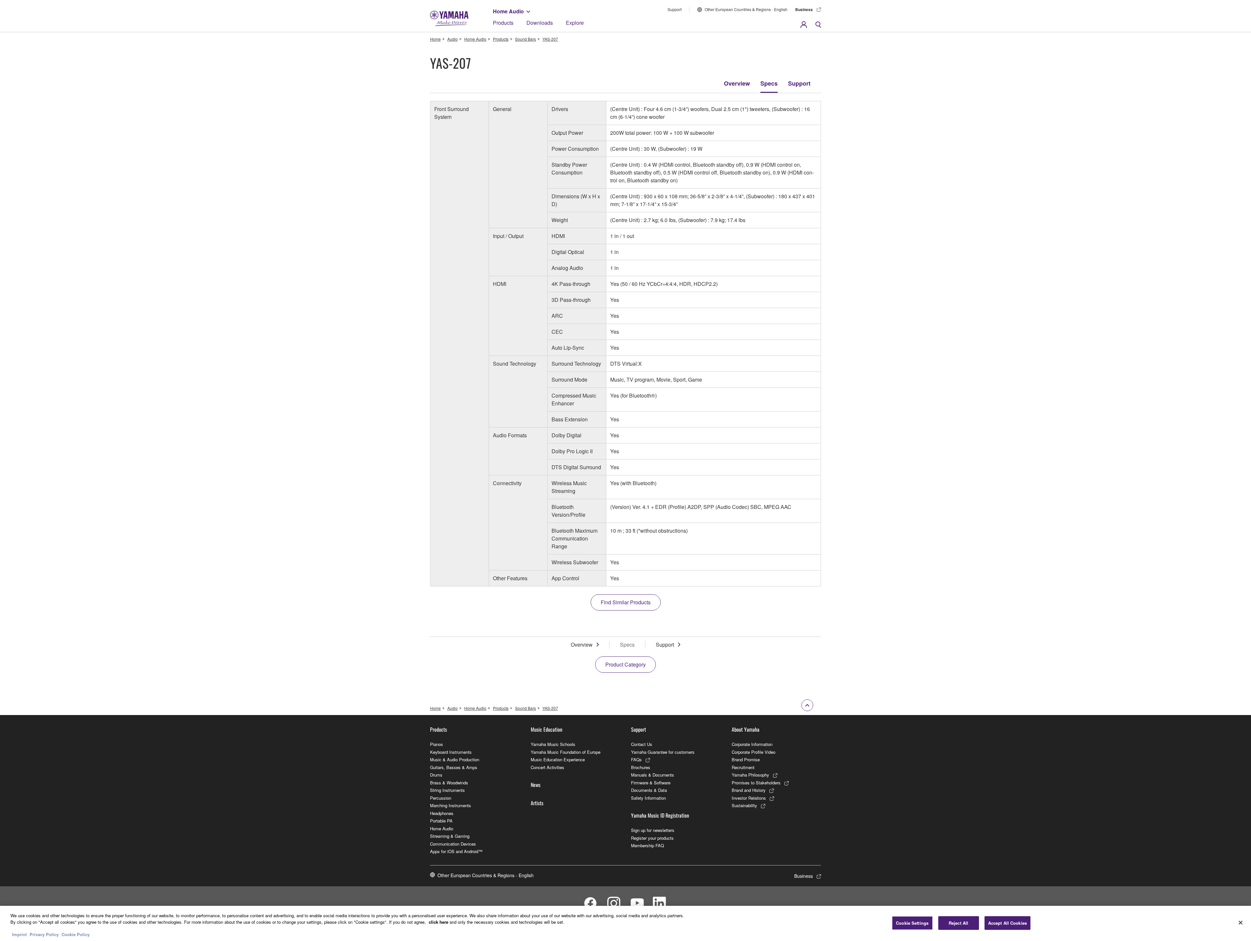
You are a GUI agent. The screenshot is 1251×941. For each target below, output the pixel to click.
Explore (575, 22)
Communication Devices (453, 844)
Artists (537, 803)
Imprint (19, 934)
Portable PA (441, 821)
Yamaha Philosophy (750, 775)
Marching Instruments (450, 805)
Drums (436, 775)
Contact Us (641, 744)
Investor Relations (749, 798)
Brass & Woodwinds (449, 782)
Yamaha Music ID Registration (660, 815)
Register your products (652, 838)
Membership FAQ (647, 845)
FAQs (636, 759)
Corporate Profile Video (753, 752)
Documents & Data (649, 790)
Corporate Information (752, 744)
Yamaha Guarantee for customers (663, 752)
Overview (737, 83)
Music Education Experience (558, 759)
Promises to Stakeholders (756, 782)
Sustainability (744, 805)
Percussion (440, 798)
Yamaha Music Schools (553, 744)
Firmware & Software (650, 782)
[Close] (1240, 922)
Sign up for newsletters (652, 830)
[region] (625, 923)
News (535, 785)
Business (804, 9)
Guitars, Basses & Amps (453, 767)
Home (435, 39)
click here (438, 922)
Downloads (539, 22)
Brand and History (749, 790)
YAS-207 (550, 39)
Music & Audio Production (454, 759)
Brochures (640, 767)
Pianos (436, 744)
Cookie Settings (912, 923)
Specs (769, 83)
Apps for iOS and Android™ (456, 851)
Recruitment (743, 767)
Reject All (958, 923)
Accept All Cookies (1007, 923)
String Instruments (447, 790)
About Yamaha (745, 729)
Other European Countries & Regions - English (746, 9)
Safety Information (648, 798)
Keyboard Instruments (451, 752)
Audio (452, 39)
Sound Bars (525, 39)
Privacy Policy (44, 934)
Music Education (546, 729)
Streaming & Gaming (449, 836)
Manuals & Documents (652, 775)
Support (675, 9)
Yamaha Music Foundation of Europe (565, 752)
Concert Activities (547, 767)
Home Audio (508, 11)
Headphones (441, 813)
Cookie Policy (76, 934)
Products (503, 22)
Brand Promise (746, 759)
